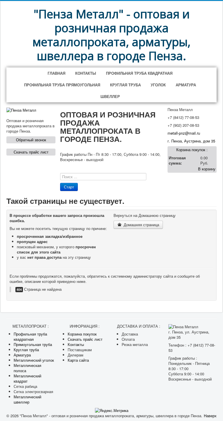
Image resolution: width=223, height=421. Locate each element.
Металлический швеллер (27, 399)
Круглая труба (26, 349)
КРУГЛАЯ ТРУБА (125, 85)
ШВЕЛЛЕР (110, 96)
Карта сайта (78, 360)
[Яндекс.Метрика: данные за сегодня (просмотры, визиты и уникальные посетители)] (111, 410)
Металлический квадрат (27, 378)
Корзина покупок (82, 334)
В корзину (206, 169)
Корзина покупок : (192, 149)
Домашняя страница (141, 224)
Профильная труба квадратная (30, 336)
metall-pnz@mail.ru (184, 133)
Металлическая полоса (27, 368)
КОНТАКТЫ (85, 73)
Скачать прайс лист (31, 152)
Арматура (22, 355)
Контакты (76, 344)
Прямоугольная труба (33, 344)
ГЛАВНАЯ (56, 73)
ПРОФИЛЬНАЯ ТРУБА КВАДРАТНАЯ (139, 73)
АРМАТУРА (186, 85)
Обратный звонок (31, 139)
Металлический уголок (34, 360)
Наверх (210, 415)
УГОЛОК (158, 85)
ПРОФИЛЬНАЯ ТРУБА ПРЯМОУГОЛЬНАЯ (62, 85)
